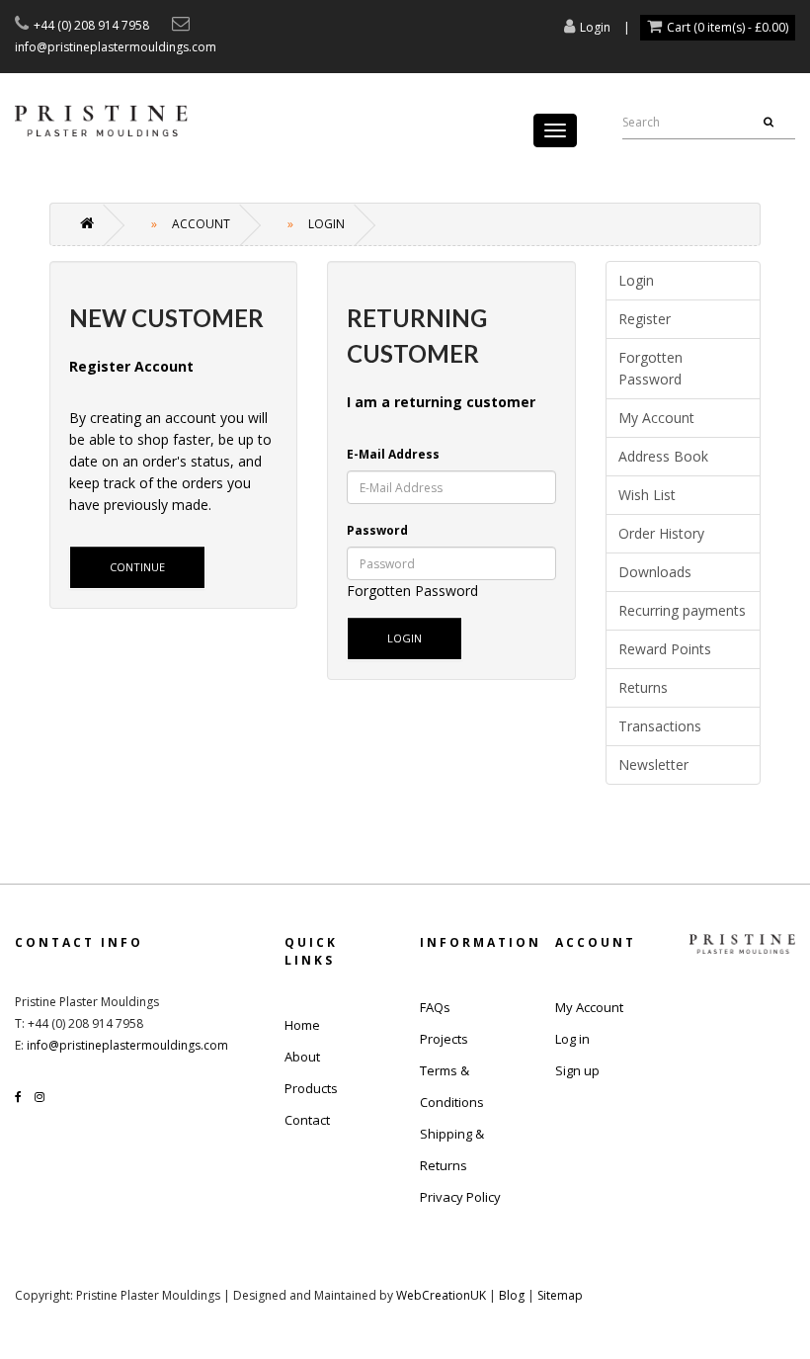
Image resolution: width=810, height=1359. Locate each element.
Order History (661, 533)
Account (201, 223)
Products (311, 1088)
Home (302, 1025)
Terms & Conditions (452, 1086)
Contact (307, 1120)
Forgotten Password (412, 590)
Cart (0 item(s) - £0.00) (727, 27)
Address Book (663, 456)
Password (377, 530)
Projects (444, 1039)
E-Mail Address (393, 454)
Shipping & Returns (452, 1149)
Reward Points (664, 648)
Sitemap (560, 1295)
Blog (512, 1295)
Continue (137, 566)
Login (595, 27)
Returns (643, 687)
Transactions (659, 726)
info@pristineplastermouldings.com (127, 1045)
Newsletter (653, 764)
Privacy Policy (460, 1197)
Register (644, 318)
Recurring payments (682, 610)
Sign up (577, 1070)
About (302, 1056)
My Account (656, 417)
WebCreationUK (441, 1295)
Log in (572, 1039)
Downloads (654, 571)
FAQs (435, 1007)
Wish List (647, 494)
